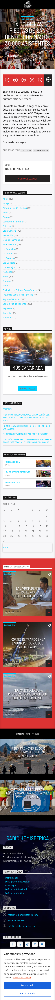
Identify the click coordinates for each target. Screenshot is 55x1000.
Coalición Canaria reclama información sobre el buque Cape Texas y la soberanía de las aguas (27, 441)
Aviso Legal (10, 885)
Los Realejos (9, 267)
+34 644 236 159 (16, 920)
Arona (6, 217)
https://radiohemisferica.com (23, 914)
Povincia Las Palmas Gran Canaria (20, 290)
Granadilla (8, 235)
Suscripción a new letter (17, 881)
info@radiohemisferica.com (22, 926)
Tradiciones (41, 150)
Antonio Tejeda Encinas (15, 207)
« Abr (5, 547)
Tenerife (7, 313)
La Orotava (8, 258)
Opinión (7, 281)
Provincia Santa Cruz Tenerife (18, 294)
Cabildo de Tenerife (13, 221)
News (5, 276)
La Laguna (27, 19)
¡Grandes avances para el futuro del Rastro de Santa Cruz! (27, 427)
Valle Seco (8, 317)
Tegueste (7, 308)
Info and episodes (27, 388)
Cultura (26, 150)
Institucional (11, 877)
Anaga (6, 203)
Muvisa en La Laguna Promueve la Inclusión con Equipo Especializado (27, 694)
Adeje (6, 198)
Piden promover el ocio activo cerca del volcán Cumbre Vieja (27, 752)
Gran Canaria (9, 230)
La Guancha (9, 249)
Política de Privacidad (16, 889)
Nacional (7, 271)
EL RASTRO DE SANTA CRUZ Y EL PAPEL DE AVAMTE (25, 434)
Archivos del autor (27, 178)
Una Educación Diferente (17, 472)
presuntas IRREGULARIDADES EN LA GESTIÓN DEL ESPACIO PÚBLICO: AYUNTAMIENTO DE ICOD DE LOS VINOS (26, 417)
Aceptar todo (27, 985)
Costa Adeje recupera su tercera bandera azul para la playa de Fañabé (27, 793)
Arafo (5, 212)
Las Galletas (9, 262)
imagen (21, 142)
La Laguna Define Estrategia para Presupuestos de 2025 (27, 592)
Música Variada (12, 461)
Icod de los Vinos (11, 239)
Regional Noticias (11, 299)
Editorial (7, 226)
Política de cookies (22, 977)
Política (6, 285)
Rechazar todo (27, 993)
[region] (27, 974)
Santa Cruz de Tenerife (14, 303)
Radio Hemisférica (27, 838)
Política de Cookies (14, 893)
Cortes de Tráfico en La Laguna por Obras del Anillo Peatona (28, 643)
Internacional (9, 244)
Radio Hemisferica (34, 56)
